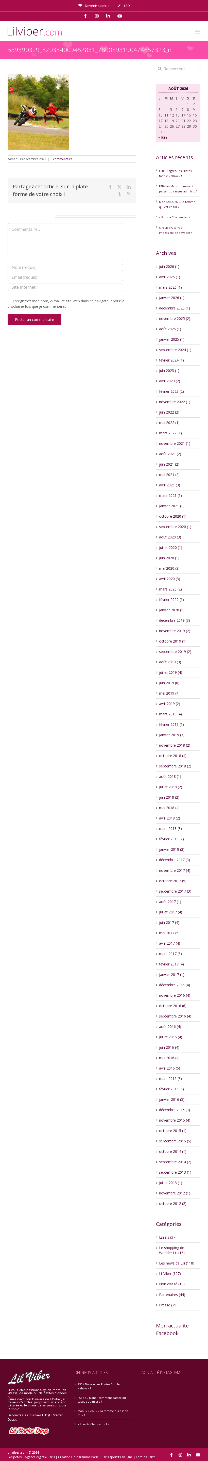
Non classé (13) (172, 1284)
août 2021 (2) (170, 453)
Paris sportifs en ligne (117, 1457)
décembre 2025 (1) (174, 308)
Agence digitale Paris (40, 1457)
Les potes (15, 1457)
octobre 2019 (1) (172, 641)
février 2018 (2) (171, 838)
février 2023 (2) (171, 391)
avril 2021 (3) (169, 485)
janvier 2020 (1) (171, 610)
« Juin (162, 137)
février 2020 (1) (171, 599)
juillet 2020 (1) (170, 547)
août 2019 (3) (170, 662)
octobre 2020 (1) (172, 516)
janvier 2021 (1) (171, 505)
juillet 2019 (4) (170, 672)
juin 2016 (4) (169, 1047)
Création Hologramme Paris (78, 1457)
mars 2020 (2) (170, 589)
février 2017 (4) (171, 964)
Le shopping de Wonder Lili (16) (172, 1250)
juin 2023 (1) (169, 370)
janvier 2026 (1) (171, 297)
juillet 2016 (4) (170, 1037)
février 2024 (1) (171, 360)
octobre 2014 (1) (172, 1151)
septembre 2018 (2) (175, 766)
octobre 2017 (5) (172, 880)
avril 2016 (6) (169, 1068)
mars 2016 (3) (170, 1078)
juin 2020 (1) (169, 557)
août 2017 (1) (170, 901)
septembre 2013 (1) (175, 1172)
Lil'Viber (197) (170, 1273)
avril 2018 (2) (169, 818)
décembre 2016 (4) (174, 984)
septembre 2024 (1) (175, 349)
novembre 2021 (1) (174, 443)
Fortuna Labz (145, 1457)
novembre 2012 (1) (174, 1193)
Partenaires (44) (172, 1294)
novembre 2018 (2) (174, 745)
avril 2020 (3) (169, 578)
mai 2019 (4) (169, 693)
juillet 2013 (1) (170, 1182)
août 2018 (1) (170, 776)
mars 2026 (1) (170, 287)
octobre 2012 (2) (172, 1203)
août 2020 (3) (170, 537)
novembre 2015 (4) (174, 1120)
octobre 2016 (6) (172, 1005)
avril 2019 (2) (169, 703)
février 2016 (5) (171, 1089)
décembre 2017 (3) (174, 859)
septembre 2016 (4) (175, 1016)
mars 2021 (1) (170, 495)
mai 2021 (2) (169, 474)
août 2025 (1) (170, 328)
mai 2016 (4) (169, 1057)
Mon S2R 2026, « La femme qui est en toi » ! (103, 1413)
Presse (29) (168, 1305)
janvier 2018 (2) (171, 849)
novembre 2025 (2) (174, 318)
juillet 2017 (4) (170, 912)
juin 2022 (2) (169, 412)
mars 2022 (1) (170, 433)
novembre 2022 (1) (174, 401)
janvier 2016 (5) (171, 1099)
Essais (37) (168, 1237)
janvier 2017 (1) (171, 974)
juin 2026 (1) (169, 266)
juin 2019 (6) (169, 682)
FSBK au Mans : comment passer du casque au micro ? (102, 1400)
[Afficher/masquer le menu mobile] (197, 31)
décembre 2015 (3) (174, 1109)
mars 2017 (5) (170, 953)
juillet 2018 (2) (170, 786)
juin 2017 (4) (169, 922)
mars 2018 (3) (170, 828)
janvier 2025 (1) (171, 339)
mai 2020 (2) (169, 568)
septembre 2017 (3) (175, 891)
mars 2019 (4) (170, 714)
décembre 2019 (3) (174, 620)
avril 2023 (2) (169, 381)
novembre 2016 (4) (174, 995)
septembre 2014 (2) (175, 1161)
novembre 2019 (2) (174, 630)
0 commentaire (61, 159)
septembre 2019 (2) (175, 651)
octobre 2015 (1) (172, 1130)
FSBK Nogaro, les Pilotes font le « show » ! (99, 1386)
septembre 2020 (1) (175, 526)
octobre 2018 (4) (172, 755)
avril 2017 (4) (169, 943)
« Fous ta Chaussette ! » (174, 217)
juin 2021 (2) (169, 464)
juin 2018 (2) (169, 797)
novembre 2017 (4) (174, 870)
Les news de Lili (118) (176, 1263)
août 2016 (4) (170, 1026)
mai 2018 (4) (169, 807)
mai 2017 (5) (169, 932)
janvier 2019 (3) (171, 734)
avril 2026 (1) (169, 276)
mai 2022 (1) (169, 422)
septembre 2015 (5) (175, 1141)
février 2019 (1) (171, 724)
